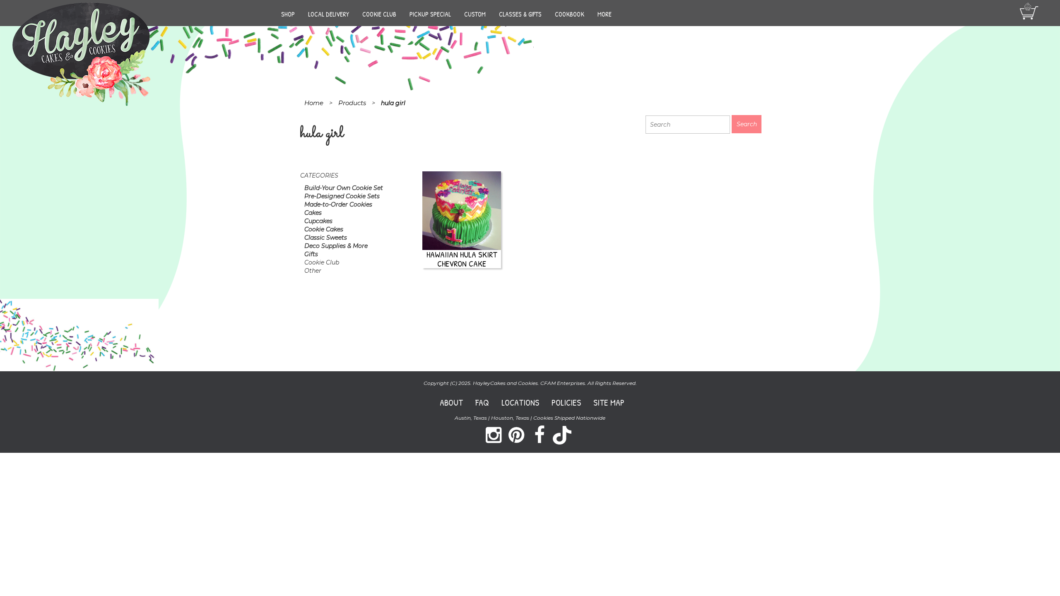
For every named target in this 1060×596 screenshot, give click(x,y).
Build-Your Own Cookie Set (343, 188)
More (604, 14)
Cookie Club (379, 14)
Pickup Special (430, 14)
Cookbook (569, 14)
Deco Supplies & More (336, 246)
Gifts (311, 254)
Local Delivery (328, 14)
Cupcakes (318, 221)
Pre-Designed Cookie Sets (342, 196)
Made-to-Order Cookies (338, 204)
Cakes (313, 212)
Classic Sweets (325, 237)
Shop (288, 14)
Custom (475, 14)
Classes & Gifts (520, 14)
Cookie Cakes (323, 229)
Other (312, 270)
